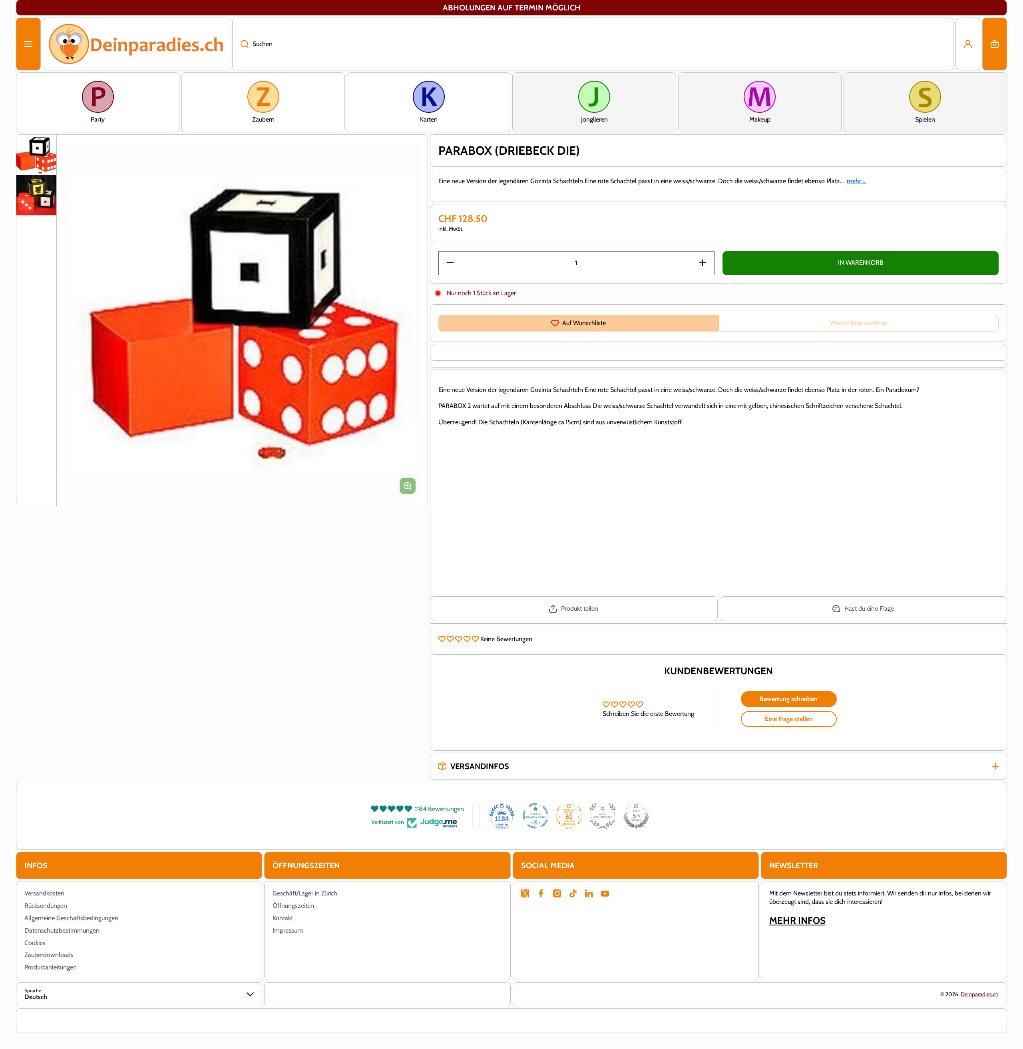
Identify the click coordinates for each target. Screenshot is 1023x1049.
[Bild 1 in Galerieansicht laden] (36, 155)
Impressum (288, 930)
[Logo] (136, 44)
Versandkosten (44, 893)
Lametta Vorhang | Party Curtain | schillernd (114, 999)
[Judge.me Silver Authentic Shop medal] (602, 816)
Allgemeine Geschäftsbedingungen (71, 918)
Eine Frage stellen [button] (789, 719)
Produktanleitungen (50, 967)
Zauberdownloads (49, 955)
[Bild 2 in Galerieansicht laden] (36, 195)
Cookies (35, 943)
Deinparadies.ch (980, 994)
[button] (995, 44)
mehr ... (856, 181)
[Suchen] (240, 44)
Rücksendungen (45, 905)
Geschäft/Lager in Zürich (305, 893)
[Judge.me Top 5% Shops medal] (636, 816)
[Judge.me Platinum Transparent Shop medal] (535, 816)
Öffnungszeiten (293, 905)
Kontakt (283, 918)
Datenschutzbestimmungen (62, 930)
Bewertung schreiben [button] (789, 699)
